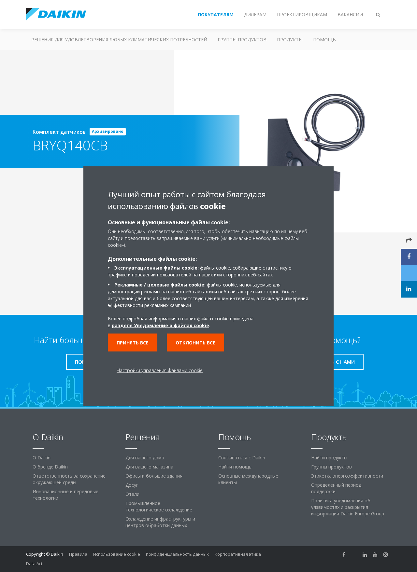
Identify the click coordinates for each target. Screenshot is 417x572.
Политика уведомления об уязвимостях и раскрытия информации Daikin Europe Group (347, 507)
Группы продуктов (242, 39)
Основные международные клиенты (248, 479)
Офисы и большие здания (153, 476)
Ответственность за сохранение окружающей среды (69, 479)
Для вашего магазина (149, 467)
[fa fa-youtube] (375, 555)
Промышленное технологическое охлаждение (158, 506)
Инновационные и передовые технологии (65, 494)
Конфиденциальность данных (177, 554)
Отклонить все (195, 342)
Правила (78, 554)
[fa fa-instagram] (386, 555)
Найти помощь (235, 467)
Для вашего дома (144, 457)
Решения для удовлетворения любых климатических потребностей (119, 39)
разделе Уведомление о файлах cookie (160, 325)
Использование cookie (116, 554)
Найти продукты (329, 457)
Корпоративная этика (238, 554)
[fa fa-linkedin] (365, 555)
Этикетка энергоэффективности (347, 476)
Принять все (133, 342)
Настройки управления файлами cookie (160, 370)
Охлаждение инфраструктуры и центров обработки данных (160, 522)
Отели (132, 494)
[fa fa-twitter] (354, 555)
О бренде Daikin (50, 467)
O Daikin (41, 457)
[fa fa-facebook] (344, 555)
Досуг (131, 485)
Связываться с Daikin (241, 457)
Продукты (290, 39)
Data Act (34, 563)
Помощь (324, 39)
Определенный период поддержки (336, 488)
